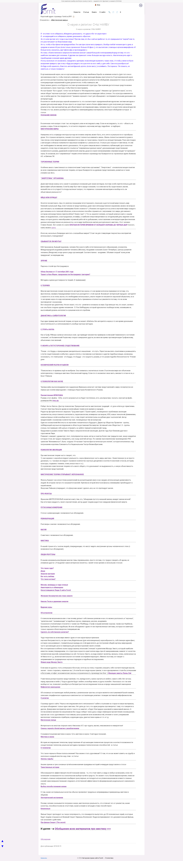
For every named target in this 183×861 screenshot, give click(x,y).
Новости (77, 12)
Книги (94, 12)
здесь (53, 228)
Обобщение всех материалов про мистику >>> (83, 828)
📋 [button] (73, 16)
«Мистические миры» (59, 20)
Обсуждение (45, 839)
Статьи (86, 12)
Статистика (109, 858)
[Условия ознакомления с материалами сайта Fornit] (140, 6)
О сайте (102, 12)
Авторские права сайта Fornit (92, 858)
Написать (44, 858)
